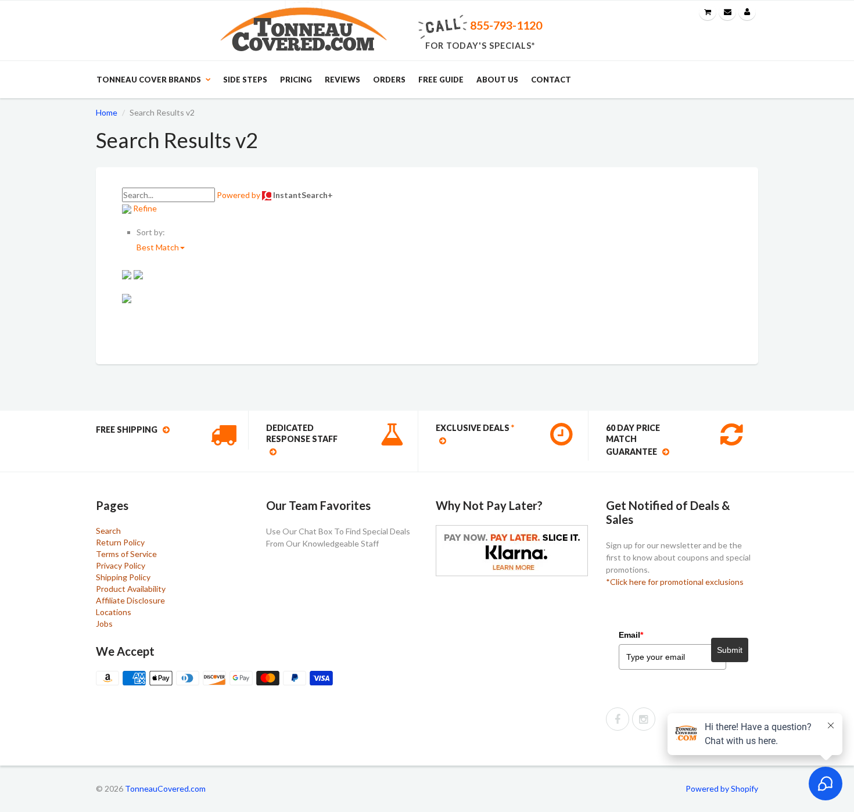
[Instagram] (643, 719)
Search (108, 531)
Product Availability (131, 589)
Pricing (296, 79)
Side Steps (245, 79)
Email (631, 634)
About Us (497, 79)
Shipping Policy (123, 577)
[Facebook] (617, 719)
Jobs (104, 623)
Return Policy (120, 542)
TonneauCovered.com (165, 788)
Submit (729, 650)
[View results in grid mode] (128, 274)
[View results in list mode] (138, 274)
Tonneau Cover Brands (148, 79)
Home (106, 112)
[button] (161, 247)
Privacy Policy (120, 565)
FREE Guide (441, 79)
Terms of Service (126, 554)
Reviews (342, 79)
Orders (389, 79)
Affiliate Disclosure (130, 600)
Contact (551, 79)
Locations (113, 612)
